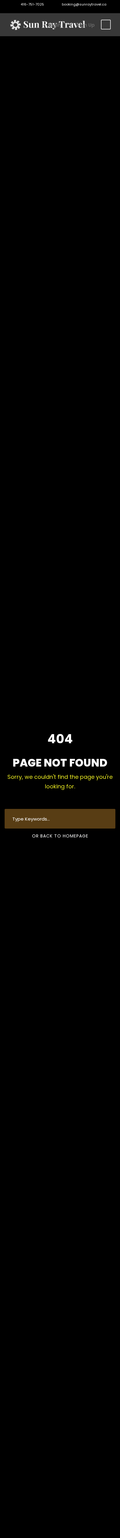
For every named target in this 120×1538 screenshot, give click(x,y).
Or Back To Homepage (60, 836)
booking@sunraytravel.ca (83, 4)
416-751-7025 (32, 4)
